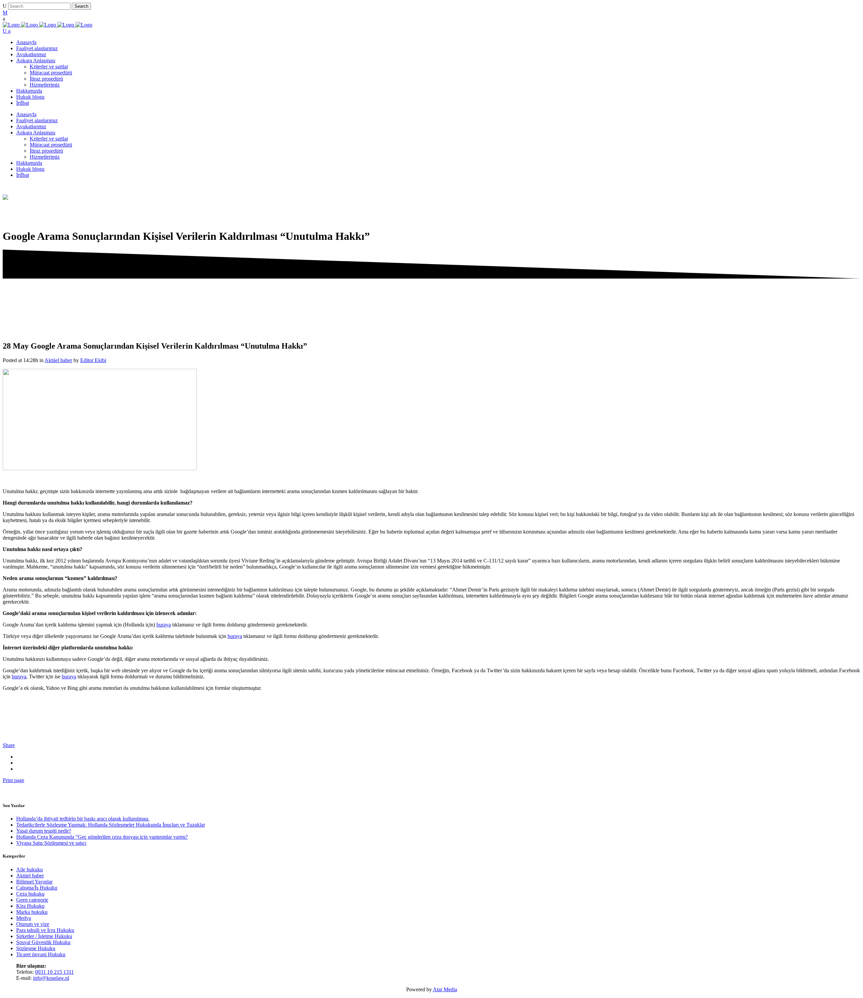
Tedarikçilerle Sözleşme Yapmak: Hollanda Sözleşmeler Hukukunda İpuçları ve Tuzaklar (110, 825)
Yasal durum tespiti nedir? (43, 831)
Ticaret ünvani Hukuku (40, 954)
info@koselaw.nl (51, 978)
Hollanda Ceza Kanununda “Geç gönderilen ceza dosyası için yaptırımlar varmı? (102, 837)
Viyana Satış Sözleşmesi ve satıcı (51, 843)
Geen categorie (32, 900)
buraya (163, 624)
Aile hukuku (29, 869)
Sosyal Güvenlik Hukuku (43, 942)
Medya (23, 918)
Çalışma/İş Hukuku (36, 888)
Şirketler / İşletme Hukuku (44, 936)
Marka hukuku (32, 912)
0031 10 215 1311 (54, 972)
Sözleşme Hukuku (35, 948)
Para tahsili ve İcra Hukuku (45, 930)
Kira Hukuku (30, 906)
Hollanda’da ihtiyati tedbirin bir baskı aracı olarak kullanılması (83, 819)
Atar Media (445, 989)
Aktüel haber (58, 360)
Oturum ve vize (32, 924)
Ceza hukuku (30, 894)
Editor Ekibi (93, 360)
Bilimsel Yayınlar (34, 881)
